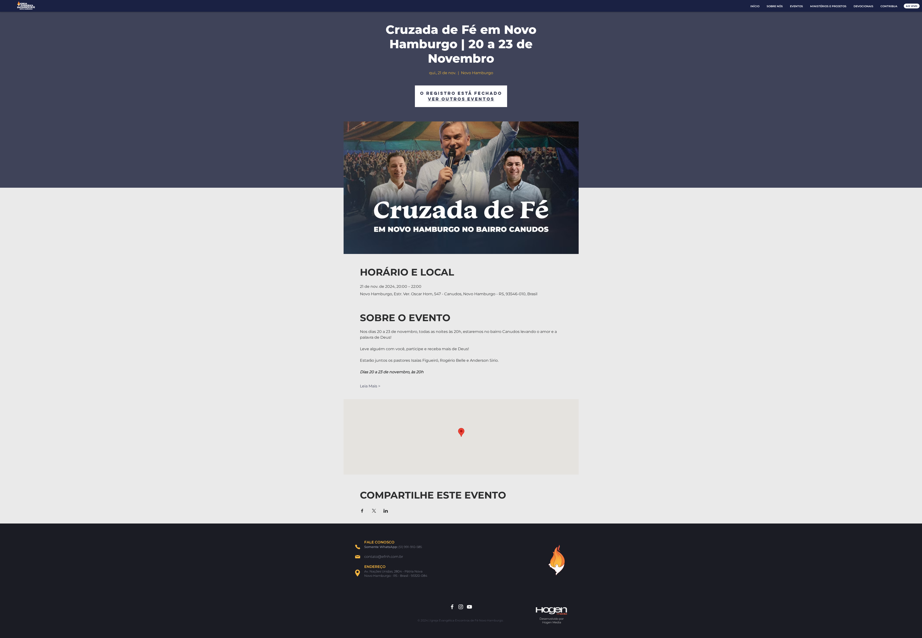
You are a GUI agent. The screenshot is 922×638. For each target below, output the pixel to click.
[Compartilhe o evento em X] (374, 511)
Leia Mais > (370, 386)
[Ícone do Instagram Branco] (461, 607)
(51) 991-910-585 (410, 547)
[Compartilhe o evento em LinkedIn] (385, 511)
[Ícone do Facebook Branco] (452, 607)
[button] (774, 6)
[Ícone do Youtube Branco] (469, 607)
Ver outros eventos (461, 99)
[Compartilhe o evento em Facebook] (362, 511)
